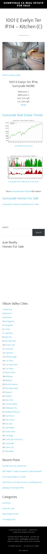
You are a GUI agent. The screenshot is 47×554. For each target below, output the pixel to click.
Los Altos (9, 361)
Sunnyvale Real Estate (20, 191)
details (23, 105)
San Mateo (10, 428)
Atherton (8, 309)
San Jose (8, 424)
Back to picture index (11, 75)
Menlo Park (10, 372)
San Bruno (9, 416)
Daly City (8, 337)
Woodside (9, 451)
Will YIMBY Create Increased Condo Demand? (22, 471)
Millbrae (9, 376)
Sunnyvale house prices (23, 146)
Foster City (10, 345)
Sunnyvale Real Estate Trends (22, 115)
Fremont (9, 349)
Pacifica (8, 396)
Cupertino (8, 333)
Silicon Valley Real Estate (18, 537)
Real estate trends (10, 514)
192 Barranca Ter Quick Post (14, 466)
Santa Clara (10, 431)
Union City (9, 447)
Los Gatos (9, 368)
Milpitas (8, 380)
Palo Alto (9, 400)
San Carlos (9, 420)
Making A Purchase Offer (13, 488)
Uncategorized (8, 519)
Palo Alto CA (29, 541)
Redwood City (11, 408)
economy (6, 503)
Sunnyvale (9, 443)
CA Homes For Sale (14, 546)
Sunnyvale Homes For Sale (20, 198)
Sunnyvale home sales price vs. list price (23, 181)
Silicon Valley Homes (31, 546)
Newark (8, 392)
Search (5, 227)
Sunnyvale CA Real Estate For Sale (24, 4)
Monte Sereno (11, 384)
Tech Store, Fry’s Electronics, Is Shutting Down (22, 482)
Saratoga (9, 435)
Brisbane (8, 317)
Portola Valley (11, 404)
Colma (7, 329)
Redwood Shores (12, 412)
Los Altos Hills (11, 365)
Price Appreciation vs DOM (13, 477)
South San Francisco (14, 439)
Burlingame (9, 321)
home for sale (8, 508)
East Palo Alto (10, 341)
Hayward (9, 353)
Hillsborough (11, 357)
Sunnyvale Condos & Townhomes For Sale (20, 204)
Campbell (8, 325)
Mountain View (11, 388)
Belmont (8, 313)
